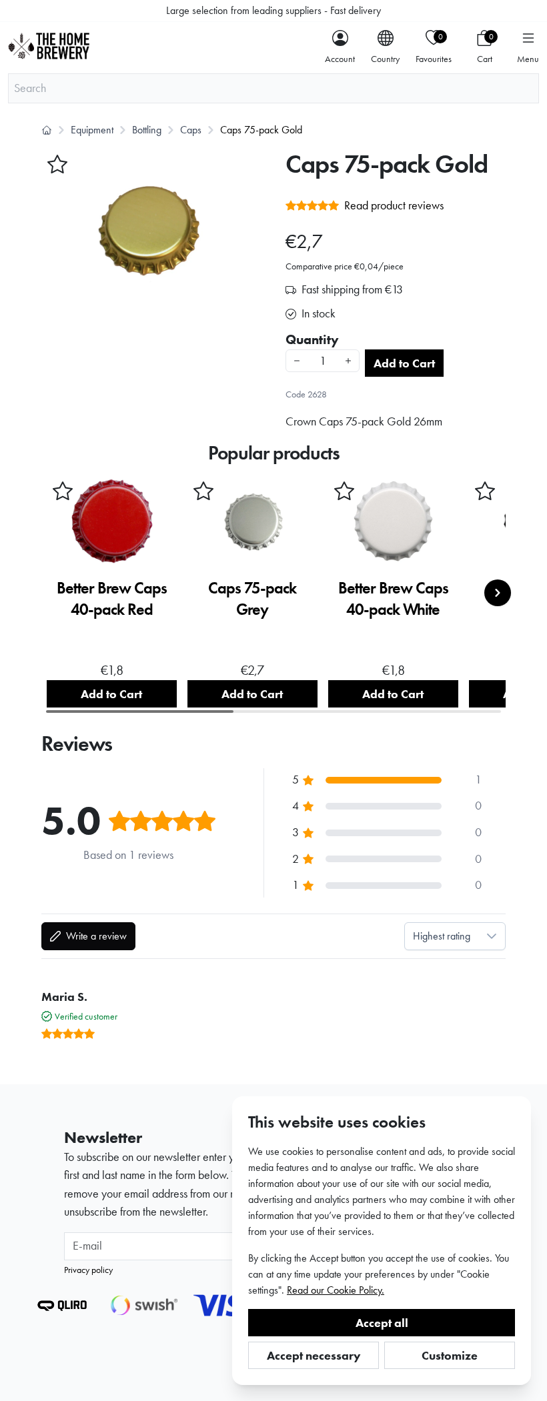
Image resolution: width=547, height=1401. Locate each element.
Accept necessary (314, 1355)
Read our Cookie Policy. (335, 1290)
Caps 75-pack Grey (252, 598)
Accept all (382, 1322)
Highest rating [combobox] (441, 936)
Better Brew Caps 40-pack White (393, 598)
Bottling (146, 130)
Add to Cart (404, 363)
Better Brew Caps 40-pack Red (112, 598)
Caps (190, 130)
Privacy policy (88, 1270)
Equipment (92, 130)
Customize (450, 1355)
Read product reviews (394, 205)
